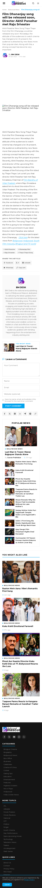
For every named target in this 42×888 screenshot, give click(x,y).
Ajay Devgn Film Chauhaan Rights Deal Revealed (25, 531)
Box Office (8, 758)
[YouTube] (14, 737)
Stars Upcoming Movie (12, 836)
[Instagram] (19, 737)
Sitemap (7, 875)
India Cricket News (11, 795)
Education (8, 776)
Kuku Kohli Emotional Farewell (24, 471)
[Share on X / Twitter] (9, 414)
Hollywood (28, 241)
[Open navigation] (4, 3)
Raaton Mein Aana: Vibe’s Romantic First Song (26, 463)
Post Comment (13, 406)
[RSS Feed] (24, 737)
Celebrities (8, 764)
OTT (5, 821)
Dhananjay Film (24, 249)
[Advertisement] (17, 82)
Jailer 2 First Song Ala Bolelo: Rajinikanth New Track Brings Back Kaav (26, 523)
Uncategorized (9, 848)
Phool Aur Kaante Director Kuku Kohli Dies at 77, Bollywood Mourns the (26, 482)
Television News (10, 842)
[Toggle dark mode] (38, 3)
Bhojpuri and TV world (25, 244)
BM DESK (21, 287)
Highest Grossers (10, 785)
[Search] (33, 3)
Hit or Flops (8, 789)
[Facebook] (4, 737)
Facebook (9, 263)
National (7, 818)
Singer (6, 827)
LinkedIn (27, 263)
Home (4, 9)
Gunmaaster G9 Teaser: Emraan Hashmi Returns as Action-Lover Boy (26, 540)
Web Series (8, 851)
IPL (5, 806)
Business (7, 761)
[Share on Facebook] (4, 414)
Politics (6, 824)
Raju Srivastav (10, 252)
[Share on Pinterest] (30, 414)
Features (7, 782)
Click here (23, 237)
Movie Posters (9, 812)
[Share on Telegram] (25, 414)
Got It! (7, 885)
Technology (8, 839)
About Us (7, 863)
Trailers (6, 845)
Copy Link (22, 267)
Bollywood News (13, 9)
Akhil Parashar (10, 249)
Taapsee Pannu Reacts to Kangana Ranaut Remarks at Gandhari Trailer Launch (20, 704)
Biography (8, 752)
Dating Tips (8, 773)
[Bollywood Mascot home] (18, 3)
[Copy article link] (35, 414)
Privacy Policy (29, 880)
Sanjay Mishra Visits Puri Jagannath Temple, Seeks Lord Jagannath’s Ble (26, 513)
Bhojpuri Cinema (10, 749)
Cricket (6, 770)
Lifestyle (7, 809)
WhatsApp (9, 267)
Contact (7, 866)
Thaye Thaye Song (26, 252)
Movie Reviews (10, 815)
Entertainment (9, 779)
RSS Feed (7, 872)
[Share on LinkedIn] (15, 414)
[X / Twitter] (9, 737)
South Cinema (9, 830)
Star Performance (11, 833)
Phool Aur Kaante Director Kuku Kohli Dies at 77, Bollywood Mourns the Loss (20, 663)
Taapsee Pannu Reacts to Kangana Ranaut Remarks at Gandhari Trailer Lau (26, 492)
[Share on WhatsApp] (20, 414)
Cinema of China (10, 767)
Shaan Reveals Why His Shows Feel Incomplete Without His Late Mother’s (25, 503)
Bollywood (17, 241)
